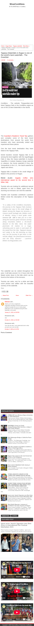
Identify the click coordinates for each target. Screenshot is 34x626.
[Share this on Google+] (6, 288)
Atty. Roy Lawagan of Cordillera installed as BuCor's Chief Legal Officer (20, 447)
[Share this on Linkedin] (8, 288)
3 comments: (10, 60)
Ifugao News (9, 46)
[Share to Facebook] (7, 291)
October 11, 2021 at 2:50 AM (12, 320)
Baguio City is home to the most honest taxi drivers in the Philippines (20, 456)
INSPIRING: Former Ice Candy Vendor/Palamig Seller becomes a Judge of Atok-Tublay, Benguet (19, 427)
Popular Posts (5, 515)
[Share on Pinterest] (7, 288)
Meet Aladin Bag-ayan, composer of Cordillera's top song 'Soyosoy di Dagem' (19, 505)
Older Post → (29, 295)
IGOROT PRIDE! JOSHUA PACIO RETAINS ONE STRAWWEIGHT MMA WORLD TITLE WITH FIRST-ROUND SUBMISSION (19, 485)
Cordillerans (29, 625)
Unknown (7, 301)
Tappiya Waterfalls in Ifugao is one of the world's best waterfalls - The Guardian (16, 55)
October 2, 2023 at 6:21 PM (12, 329)
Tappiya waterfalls (17, 46)
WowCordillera (17, 4)
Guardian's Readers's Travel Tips (15, 136)
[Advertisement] (17, 26)
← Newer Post (5, 295)
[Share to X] (6, 291)
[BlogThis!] (4, 291)
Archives (14, 515)
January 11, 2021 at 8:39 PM (12, 312)
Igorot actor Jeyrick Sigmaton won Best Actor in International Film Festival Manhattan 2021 (20, 496)
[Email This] (2, 291)
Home (2, 46)
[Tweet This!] (5, 288)
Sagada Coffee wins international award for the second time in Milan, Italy (17, 180)
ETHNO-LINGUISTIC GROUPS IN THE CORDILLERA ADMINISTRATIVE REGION (19, 475)
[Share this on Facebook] (4, 288)
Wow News (26, 46)
